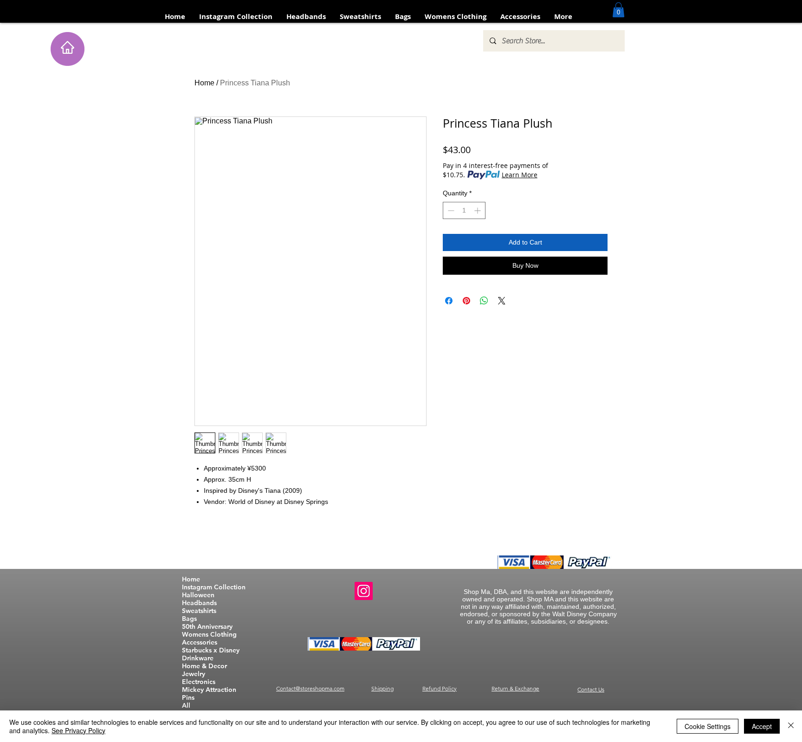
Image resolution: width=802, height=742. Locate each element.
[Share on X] (501, 300)
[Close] (790, 726)
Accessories (199, 642)
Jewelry (193, 674)
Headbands (199, 603)
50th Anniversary (207, 627)
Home (204, 83)
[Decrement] (450, 210)
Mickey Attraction (209, 690)
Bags (189, 619)
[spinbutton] (464, 210)
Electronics (198, 682)
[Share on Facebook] (448, 300)
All (186, 706)
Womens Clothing (209, 635)
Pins (188, 698)
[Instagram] (364, 591)
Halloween (198, 595)
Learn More (519, 174)
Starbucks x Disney (210, 650)
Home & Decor (204, 666)
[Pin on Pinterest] (466, 300)
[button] (618, 9)
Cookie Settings (708, 726)
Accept (762, 726)
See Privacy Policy (78, 730)
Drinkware (197, 658)
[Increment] (478, 210)
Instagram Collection (214, 587)
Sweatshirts (199, 611)
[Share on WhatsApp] (484, 300)
